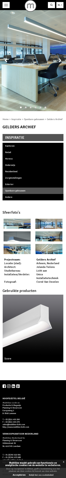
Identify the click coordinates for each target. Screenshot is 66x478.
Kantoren (10, 145)
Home (6, 119)
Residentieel (11, 171)
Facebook (5, 386)
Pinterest (18, 386)
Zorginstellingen (13, 177)
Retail (8, 152)
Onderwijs (10, 165)
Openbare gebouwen (34, 119)
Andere (8, 197)
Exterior (9, 184)
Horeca (9, 158)
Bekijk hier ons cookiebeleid (41, 475)
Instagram (9, 386)
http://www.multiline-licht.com (16, 427)
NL (59, 5)
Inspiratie (16, 119)
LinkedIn (14, 386)
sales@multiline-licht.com (14, 424)
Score (7, 358)
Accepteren (19, 474)
